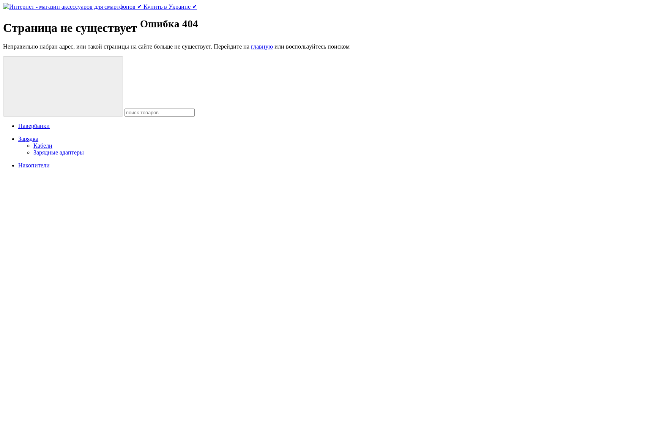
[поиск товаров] (63, 86)
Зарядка (28, 139)
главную (262, 46)
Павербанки (34, 126)
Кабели (42, 145)
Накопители (34, 165)
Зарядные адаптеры (58, 152)
